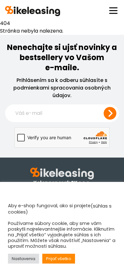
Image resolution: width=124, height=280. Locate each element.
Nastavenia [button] (23, 259)
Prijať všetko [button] (58, 259)
